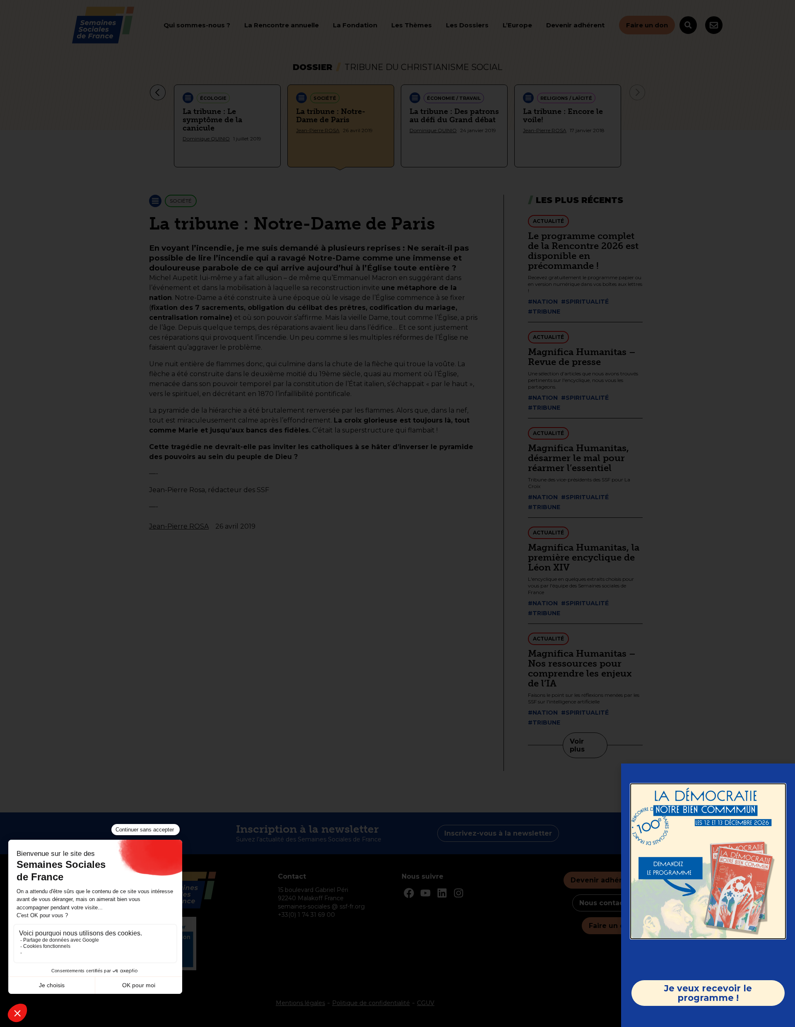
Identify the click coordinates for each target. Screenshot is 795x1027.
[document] (397, 513)
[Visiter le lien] (708, 861)
